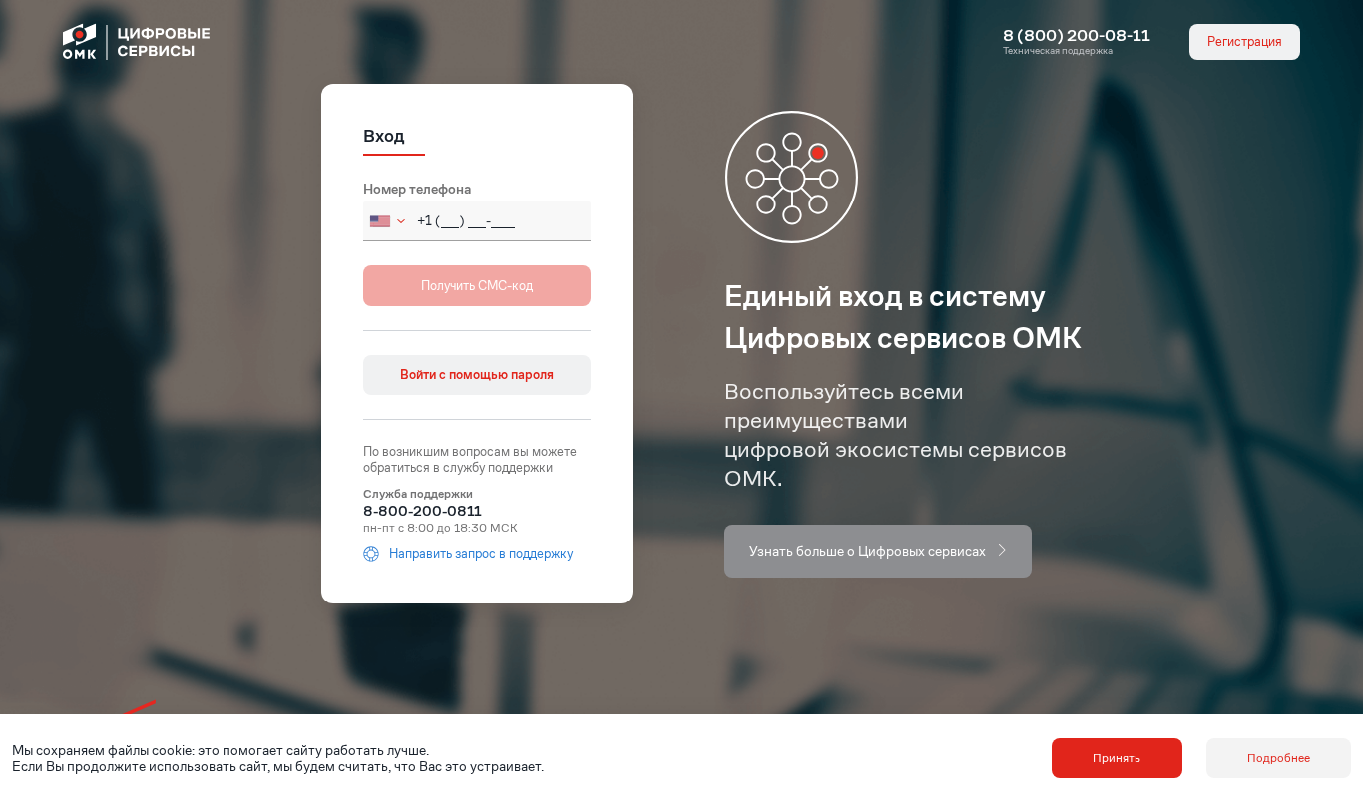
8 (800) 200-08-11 (1076, 36)
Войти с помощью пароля (477, 374)
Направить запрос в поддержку (481, 554)
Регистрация (1244, 41)
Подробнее (1278, 757)
